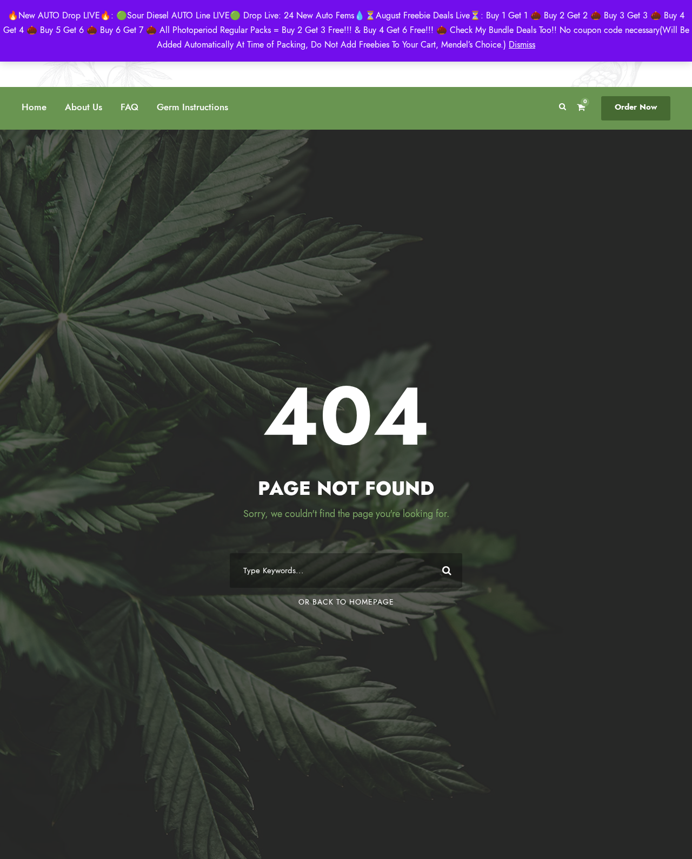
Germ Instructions (192, 106)
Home (34, 106)
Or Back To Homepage (346, 602)
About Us (83, 106)
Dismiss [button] (522, 45)
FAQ (129, 106)
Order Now (636, 107)
